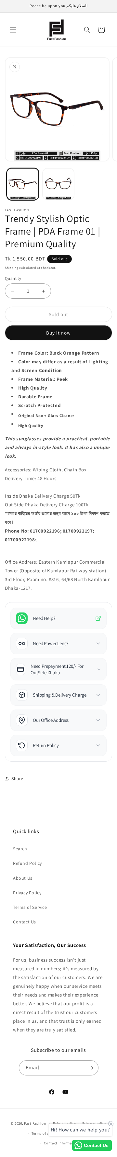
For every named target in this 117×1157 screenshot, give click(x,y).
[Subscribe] (91, 1067)
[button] (13, 30)
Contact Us (24, 922)
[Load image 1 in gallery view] (22, 184)
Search (20, 849)
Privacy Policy (27, 893)
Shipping (12, 268)
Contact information (61, 1143)
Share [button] (17, 778)
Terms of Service (30, 907)
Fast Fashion (35, 1123)
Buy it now (58, 333)
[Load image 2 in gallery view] (58, 184)
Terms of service (45, 1133)
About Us (22, 878)
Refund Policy (27, 863)
